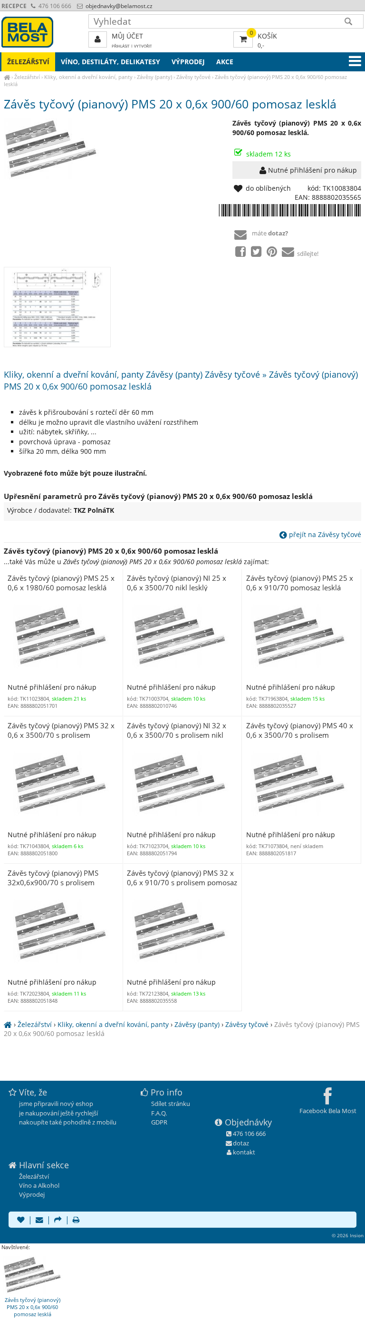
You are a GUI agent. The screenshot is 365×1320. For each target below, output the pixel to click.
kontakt (244, 1152)
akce (224, 61)
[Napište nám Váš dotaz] (39, 1220)
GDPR (159, 1122)
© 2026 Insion (348, 1235)
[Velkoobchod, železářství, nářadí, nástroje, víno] (7, 76)
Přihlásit (121, 46)
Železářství (27, 76)
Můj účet (127, 35)
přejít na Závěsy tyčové (324, 534)
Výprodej (188, 61)
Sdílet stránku (170, 1103)
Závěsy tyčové (193, 76)
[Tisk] (76, 1220)
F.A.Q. (159, 1113)
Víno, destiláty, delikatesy (110, 61)
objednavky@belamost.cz (118, 6)
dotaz (241, 1143)
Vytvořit (143, 46)
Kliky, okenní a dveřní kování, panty (88, 76)
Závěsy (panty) (154, 76)
